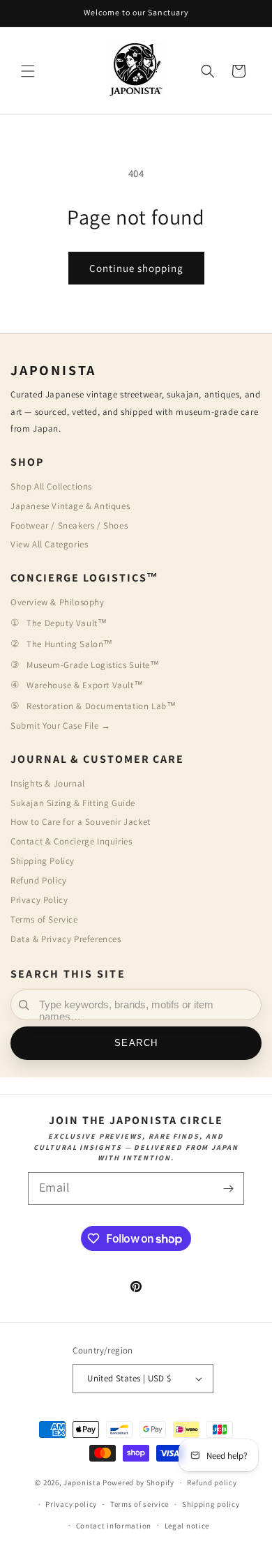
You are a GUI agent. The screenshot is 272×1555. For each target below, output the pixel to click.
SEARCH (136, 1043)
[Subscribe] (228, 1188)
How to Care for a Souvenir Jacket (80, 822)
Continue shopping (136, 268)
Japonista (81, 1482)
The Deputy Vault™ (67, 623)
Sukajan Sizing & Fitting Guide (72, 803)
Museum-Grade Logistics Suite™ (93, 665)
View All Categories (49, 544)
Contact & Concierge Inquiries (71, 841)
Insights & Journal (47, 783)
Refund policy (211, 1482)
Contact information (113, 1526)
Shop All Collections (51, 486)
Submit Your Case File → (60, 725)
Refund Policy (38, 880)
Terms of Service (44, 919)
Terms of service (139, 1504)
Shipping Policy (42, 861)
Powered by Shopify (138, 1482)
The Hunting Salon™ (70, 644)
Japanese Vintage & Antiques (70, 506)
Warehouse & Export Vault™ (85, 685)
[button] (28, 71)
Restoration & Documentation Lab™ (101, 706)
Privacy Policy (39, 900)
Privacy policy (71, 1504)
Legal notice (187, 1526)
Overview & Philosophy (57, 602)
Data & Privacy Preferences (65, 939)
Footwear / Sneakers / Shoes (69, 525)
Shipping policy (211, 1504)
